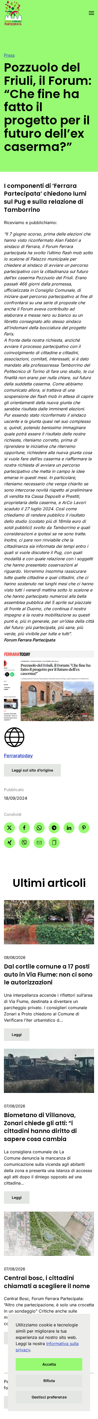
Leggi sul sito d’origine (32, 770)
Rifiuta (49, 1380)
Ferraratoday (18, 755)
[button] (91, 13)
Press (9, 55)
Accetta (49, 1364)
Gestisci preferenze (49, 1397)
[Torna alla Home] (13, 13)
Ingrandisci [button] (49, 686)
